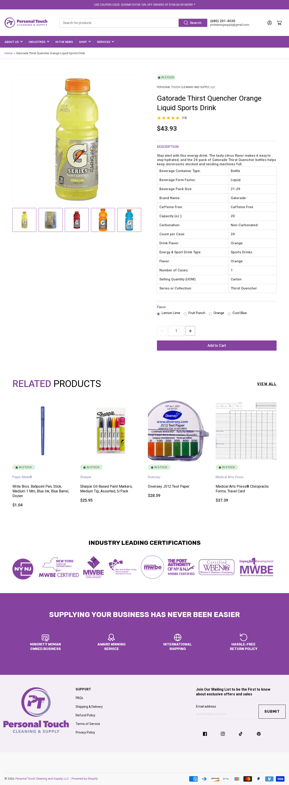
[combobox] (133, 23)
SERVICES (103, 42)
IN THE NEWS (64, 42)
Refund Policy (85, 715)
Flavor (161, 307)
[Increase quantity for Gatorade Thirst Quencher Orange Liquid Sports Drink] (190, 331)
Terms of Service (88, 724)
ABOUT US (12, 42)
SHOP (83, 42)
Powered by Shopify (85, 778)
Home (8, 53)
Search (195, 23)
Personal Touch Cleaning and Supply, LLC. (42, 778)
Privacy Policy (85, 732)
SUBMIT (272, 711)
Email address (206, 706)
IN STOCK (167, 77)
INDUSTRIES (37, 42)
